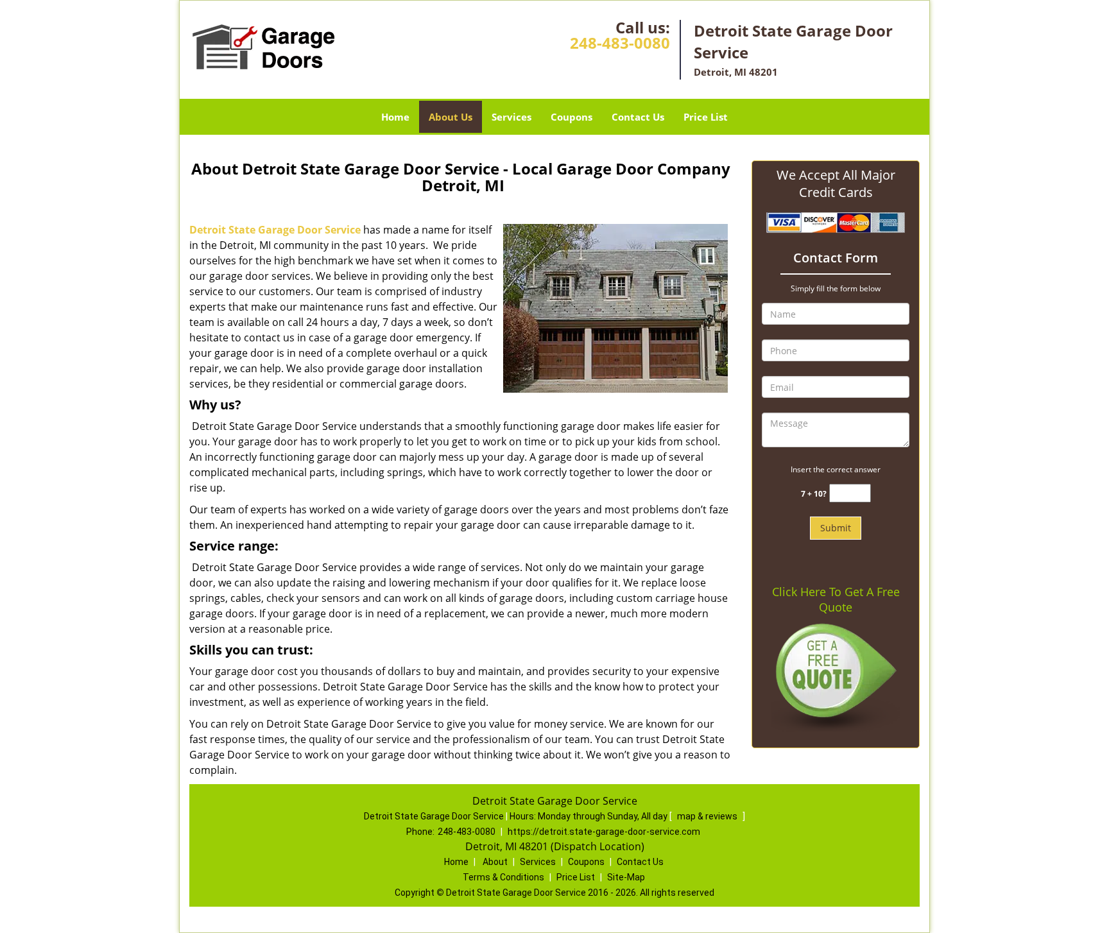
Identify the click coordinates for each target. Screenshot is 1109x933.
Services (511, 116)
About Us (450, 116)
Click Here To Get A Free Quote (836, 599)
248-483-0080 (620, 42)
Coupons (571, 116)
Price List (705, 116)
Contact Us (638, 116)
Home (395, 116)
